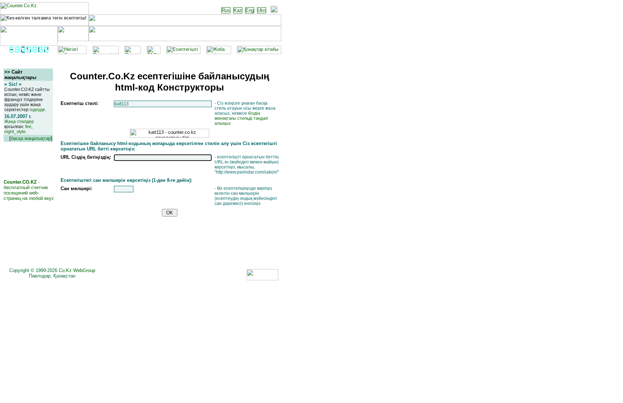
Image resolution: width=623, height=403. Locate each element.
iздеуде (37, 109)
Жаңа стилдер (19, 121)
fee (28, 126)
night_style (15, 131)
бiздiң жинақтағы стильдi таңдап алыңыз (241, 118)
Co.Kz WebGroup (77, 270)
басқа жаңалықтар (31, 138)
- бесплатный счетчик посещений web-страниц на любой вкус (29, 190)
